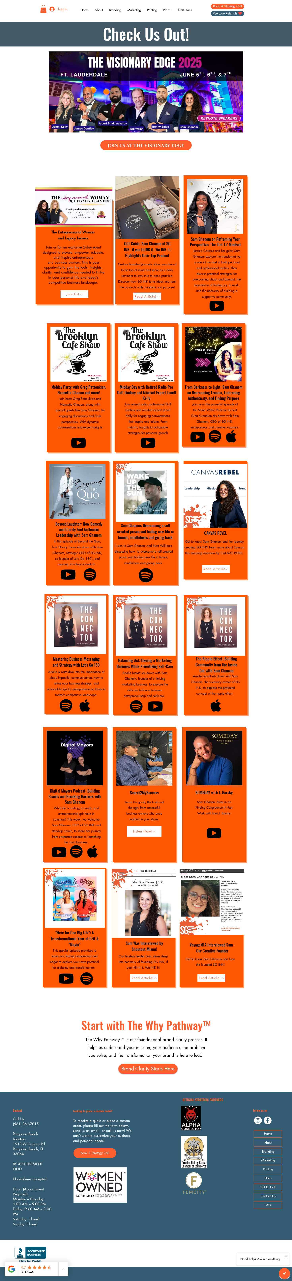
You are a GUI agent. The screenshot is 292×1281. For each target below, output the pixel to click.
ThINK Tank (268, 1187)
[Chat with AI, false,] (284, 1273)
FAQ (268, 1205)
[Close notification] (286, 1256)
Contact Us (268, 1196)
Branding (268, 1152)
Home (268, 1134)
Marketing (268, 1160)
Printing (268, 1169)
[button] (43, 9)
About (268, 1143)
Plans (268, 1178)
